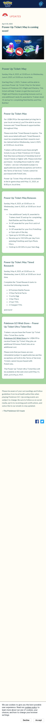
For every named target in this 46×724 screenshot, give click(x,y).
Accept (38, 720)
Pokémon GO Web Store (15, 338)
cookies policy (31, 707)
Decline (26, 720)
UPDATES (15, 16)
